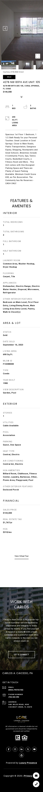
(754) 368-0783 (13, 697)
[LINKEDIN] (21, 749)
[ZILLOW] (21, 755)
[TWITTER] (28, 749)
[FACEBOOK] (8, 749)
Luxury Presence (28, 763)
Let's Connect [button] (21, 655)
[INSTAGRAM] (15, 749)
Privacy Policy (32, 776)
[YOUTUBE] (34, 749)
